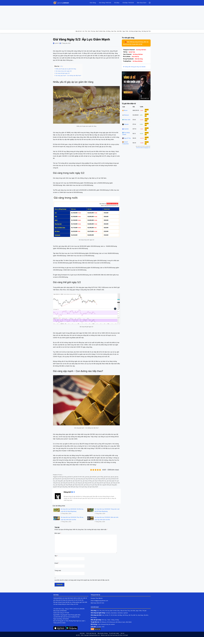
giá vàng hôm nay (77, 480)
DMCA (92, 629)
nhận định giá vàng (73, 486)
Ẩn (61, 66)
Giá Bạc (116, 2)
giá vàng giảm (59, 480)
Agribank (125, 612)
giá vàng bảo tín (57, 478)
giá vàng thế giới (67, 484)
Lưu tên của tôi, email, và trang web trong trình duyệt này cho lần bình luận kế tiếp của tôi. (82, 580)
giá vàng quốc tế (98, 482)
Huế (103, 615)
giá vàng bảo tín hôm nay (68, 478)
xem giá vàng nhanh (92, 486)
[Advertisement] (102, 17)
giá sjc (116, 476)
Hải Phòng (125, 615)
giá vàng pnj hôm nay (88, 482)
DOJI (103, 610)
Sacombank (114, 612)
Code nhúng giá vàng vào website (106, 624)
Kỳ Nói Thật (132, 52)
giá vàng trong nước (78, 484)
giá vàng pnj (78, 482)
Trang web (58, 570)
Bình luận (58, 533)
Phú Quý (107, 610)
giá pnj (112, 476)
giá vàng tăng (59, 484)
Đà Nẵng (120, 615)
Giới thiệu (82, 633)
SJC (98, 610)
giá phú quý (107, 476)
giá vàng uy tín (88, 484)
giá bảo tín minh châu (79, 476)
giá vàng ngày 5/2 (111, 480)
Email (57, 563)
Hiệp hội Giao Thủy (125, 610)
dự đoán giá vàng (62, 476)
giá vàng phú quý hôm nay (68, 482)
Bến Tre (135, 615)
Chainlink (126, 129)
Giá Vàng (93, 2)
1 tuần (108, 619)
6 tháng (117, 619)
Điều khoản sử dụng (103, 633)
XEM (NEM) (129, 622)
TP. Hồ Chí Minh (113, 615)
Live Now (99, 626)
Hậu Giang (140, 615)
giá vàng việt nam (97, 484)
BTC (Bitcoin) (103, 622)
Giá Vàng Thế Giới (105, 2)
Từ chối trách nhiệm (114, 633)
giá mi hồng (100, 476)
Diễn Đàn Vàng (139, 59)
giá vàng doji (79, 478)
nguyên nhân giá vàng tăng (60, 486)
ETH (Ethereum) (111, 622)
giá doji (87, 476)
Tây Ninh (146, 615)
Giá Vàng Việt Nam (141, 49)
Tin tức (60, 474)
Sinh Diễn (133, 610)
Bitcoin (125, 110)
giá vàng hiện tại (68, 480)
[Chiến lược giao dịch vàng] (136, 85)
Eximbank (108, 612)
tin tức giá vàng (83, 486)
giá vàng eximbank (100, 478)
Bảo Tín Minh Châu (115, 610)
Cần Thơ (131, 615)
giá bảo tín (70, 476)
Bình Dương (94, 617)
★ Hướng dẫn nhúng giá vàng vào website (134, 66)
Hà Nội (106, 615)
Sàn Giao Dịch (141, 2)
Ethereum (126, 115)
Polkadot (126, 124)
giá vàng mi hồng (87, 480)
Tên (56, 556)
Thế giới (144, 610)
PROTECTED (97, 629)
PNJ (101, 610)
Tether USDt (127, 119)
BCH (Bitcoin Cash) (120, 622)
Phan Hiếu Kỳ (135, 56)
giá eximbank (93, 476)
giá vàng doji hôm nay (89, 478)
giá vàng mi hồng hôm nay (99, 480)
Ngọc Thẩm (139, 610)
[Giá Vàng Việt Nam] (61, 2)
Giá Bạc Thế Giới (128, 2)
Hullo (103, 626)
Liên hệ (122, 633)
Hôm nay (104, 619)
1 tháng (112, 619)
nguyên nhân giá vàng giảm (109, 484)
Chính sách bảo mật (91, 633)
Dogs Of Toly (127, 138)
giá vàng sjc (107, 482)
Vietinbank (120, 612)
